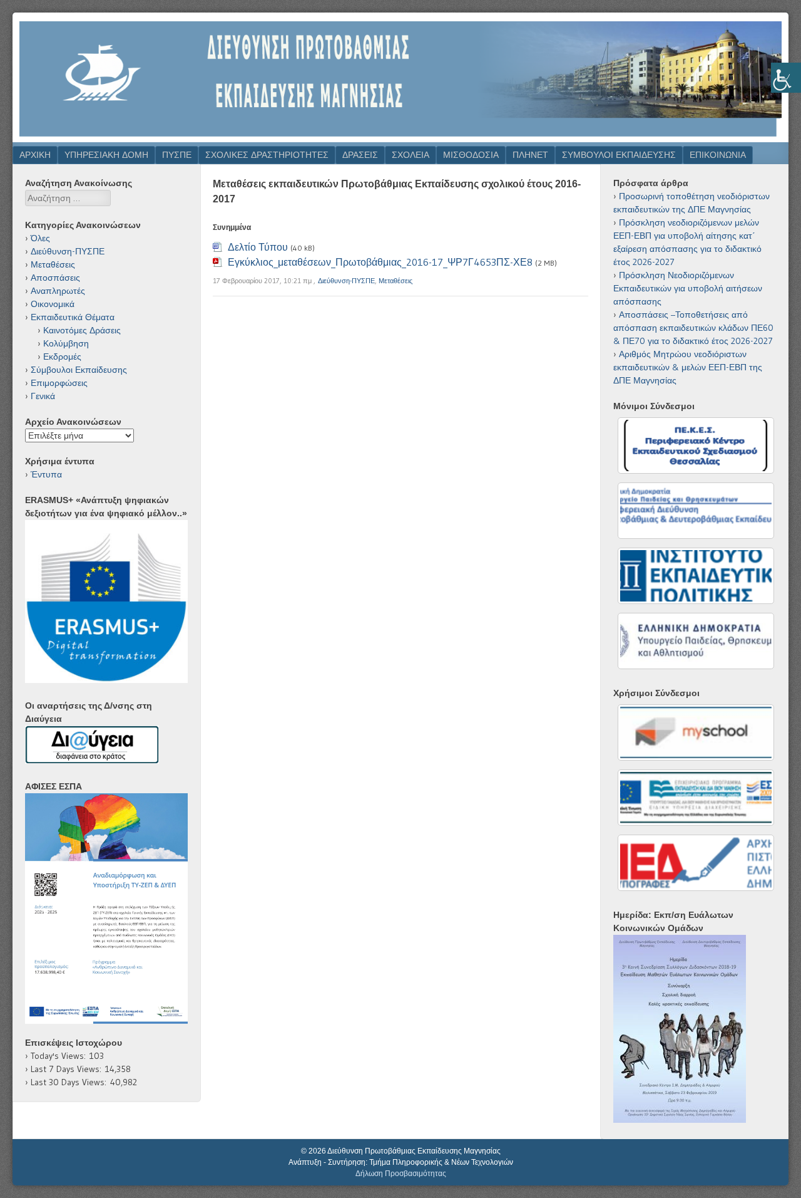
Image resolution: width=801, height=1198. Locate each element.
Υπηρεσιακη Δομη (106, 154)
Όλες (40, 238)
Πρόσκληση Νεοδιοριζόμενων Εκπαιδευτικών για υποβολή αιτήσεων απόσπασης (687, 288)
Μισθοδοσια (471, 154)
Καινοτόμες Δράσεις (82, 330)
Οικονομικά (52, 304)
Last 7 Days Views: (68, 1069)
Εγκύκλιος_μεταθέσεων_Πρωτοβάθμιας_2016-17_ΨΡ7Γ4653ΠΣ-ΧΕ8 (380, 262)
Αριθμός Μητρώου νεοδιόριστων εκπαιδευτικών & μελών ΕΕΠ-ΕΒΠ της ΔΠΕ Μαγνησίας (687, 367)
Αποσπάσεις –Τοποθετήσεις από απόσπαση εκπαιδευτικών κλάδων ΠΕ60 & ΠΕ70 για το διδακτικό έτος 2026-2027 (693, 327)
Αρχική (35, 154)
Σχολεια (410, 154)
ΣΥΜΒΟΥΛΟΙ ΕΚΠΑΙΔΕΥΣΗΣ (619, 154)
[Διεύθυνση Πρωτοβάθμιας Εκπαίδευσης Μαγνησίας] (400, 138)
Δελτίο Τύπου (258, 247)
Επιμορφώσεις (59, 382)
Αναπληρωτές (58, 290)
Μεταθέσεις (395, 280)
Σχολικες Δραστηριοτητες (267, 154)
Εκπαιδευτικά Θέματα (73, 317)
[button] (106, 908)
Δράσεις (360, 154)
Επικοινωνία (718, 154)
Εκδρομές (62, 356)
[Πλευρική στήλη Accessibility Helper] (786, 78)
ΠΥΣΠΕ (176, 154)
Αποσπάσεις (55, 277)
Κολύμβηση (66, 343)
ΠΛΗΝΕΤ (530, 154)
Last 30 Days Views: (70, 1082)
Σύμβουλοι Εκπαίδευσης (79, 369)
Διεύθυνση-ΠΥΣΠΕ (346, 280)
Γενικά (43, 396)
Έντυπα (46, 474)
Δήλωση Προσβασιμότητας (400, 1173)
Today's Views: (60, 1055)
